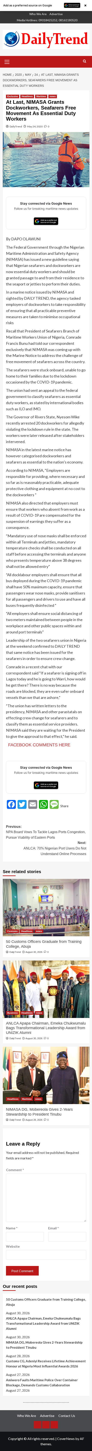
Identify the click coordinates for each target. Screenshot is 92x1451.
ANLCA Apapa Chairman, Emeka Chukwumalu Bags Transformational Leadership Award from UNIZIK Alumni (46, 1028)
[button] (7, 61)
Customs (12, 931)
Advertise (56, 14)
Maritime (41, 96)
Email (53, 1228)
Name (12, 1228)
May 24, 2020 (35, 126)
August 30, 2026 (33, 952)
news (53, 96)
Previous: (46, 832)
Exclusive (12, 96)
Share (64, 806)
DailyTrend (16, 126)
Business (12, 1013)
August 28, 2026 (33, 1120)
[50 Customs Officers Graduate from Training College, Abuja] (46, 907)
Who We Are (38, 14)
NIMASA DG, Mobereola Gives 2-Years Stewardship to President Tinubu (39, 1111)
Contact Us (66, 1416)
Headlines (27, 96)
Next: (55, 848)
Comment (15, 1170)
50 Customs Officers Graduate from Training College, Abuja (44, 943)
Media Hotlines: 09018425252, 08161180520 (47, 20)
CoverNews (66, 1439)
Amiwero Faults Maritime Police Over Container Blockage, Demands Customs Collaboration (42, 1382)
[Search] (84, 61)
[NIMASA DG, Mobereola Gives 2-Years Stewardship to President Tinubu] (46, 1075)
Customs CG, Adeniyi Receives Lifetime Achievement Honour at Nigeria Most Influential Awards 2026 (46, 1363)
